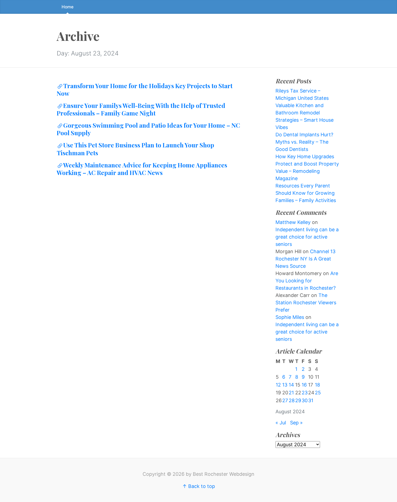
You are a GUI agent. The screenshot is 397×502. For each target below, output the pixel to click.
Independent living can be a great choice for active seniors (307, 237)
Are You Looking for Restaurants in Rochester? (306, 280)
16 (304, 385)
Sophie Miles (289, 317)
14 (291, 385)
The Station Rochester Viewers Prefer (305, 302)
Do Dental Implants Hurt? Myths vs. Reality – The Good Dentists (304, 142)
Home (67, 6)
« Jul (280, 422)
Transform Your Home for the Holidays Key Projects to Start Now (145, 89)
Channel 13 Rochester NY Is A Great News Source (305, 259)
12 (278, 385)
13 (284, 385)
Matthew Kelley (293, 222)
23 (305, 392)
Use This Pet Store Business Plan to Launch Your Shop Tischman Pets (135, 149)
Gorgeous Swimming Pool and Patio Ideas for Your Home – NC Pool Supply (148, 129)
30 (305, 400)
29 (298, 400)
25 (318, 392)
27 (285, 400)
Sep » (296, 422)
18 (317, 385)
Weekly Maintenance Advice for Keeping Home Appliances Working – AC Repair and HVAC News (142, 169)
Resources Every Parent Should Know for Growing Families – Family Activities (305, 193)
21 (291, 392)
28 (292, 400)
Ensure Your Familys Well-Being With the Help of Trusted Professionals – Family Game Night (141, 109)
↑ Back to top (198, 486)
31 (310, 400)
